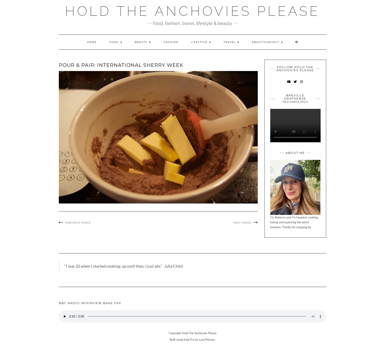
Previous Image (78, 222)
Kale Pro (189, 339)
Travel (230, 42)
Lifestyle (200, 42)
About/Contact (266, 42)
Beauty (142, 42)
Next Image (242, 222)
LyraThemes (207, 339)
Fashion (171, 42)
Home (92, 42)
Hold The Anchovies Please (192, 11)
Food (114, 42)
